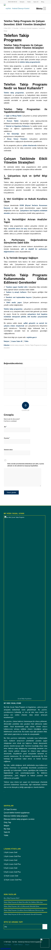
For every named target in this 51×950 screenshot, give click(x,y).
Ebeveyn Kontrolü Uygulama (29, 28)
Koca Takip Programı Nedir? (12, 898)
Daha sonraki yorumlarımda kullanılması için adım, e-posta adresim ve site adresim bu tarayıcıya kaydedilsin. (25, 464)
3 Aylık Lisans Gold (10, 860)
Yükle (29, 2)
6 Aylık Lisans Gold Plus (12, 872)
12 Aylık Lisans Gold (11, 876)
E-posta (7, 438)
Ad (5, 427)
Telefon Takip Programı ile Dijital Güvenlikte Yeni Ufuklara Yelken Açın (23, 902)
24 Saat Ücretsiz (10, 809)
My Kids (7, 829)
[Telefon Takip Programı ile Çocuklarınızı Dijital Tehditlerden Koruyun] (36, 385)
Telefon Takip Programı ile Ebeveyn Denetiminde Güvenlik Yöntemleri (23, 914)
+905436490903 (5, 949)
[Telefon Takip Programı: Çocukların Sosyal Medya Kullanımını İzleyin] (36, 377)
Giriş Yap (7, 822)
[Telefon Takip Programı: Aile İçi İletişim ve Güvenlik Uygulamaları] (14, 377)
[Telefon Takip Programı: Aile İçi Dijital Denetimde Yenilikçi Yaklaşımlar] (14, 370)
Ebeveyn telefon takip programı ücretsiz (19, 819)
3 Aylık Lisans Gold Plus (12, 864)
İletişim (22, 2)
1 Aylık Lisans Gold (10, 852)
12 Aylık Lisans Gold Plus (13, 880)
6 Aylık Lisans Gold (10, 868)
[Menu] (40, 8)
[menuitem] (12, 1)
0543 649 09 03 (12, 2)
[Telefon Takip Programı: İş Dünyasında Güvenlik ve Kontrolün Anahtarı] (36, 392)
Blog (42, 2)
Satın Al (35, 2)
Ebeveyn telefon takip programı (16, 816)
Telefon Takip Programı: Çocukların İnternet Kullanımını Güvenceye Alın (24, 910)
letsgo (5, 31)
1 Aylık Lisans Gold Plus (12, 856)
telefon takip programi (17, 345)
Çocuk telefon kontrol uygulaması (17, 813)
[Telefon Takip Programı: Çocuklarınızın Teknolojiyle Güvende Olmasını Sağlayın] (14, 392)
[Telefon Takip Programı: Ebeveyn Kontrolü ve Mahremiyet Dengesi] (36, 370)
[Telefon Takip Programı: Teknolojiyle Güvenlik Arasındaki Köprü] (14, 385)
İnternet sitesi (8, 449)
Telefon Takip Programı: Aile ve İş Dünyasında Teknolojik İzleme (21, 906)
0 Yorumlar (15, 28)
